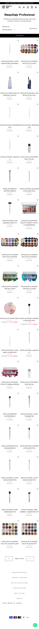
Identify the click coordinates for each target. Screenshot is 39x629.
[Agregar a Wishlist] (18, 40)
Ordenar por (5, 26)
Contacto (20, 598)
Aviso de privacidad (19, 588)
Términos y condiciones (19, 577)
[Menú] (36, 7)
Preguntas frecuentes (19, 572)
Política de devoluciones (19, 582)
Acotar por (19, 35)
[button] (24, 7)
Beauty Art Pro (19, 593)
